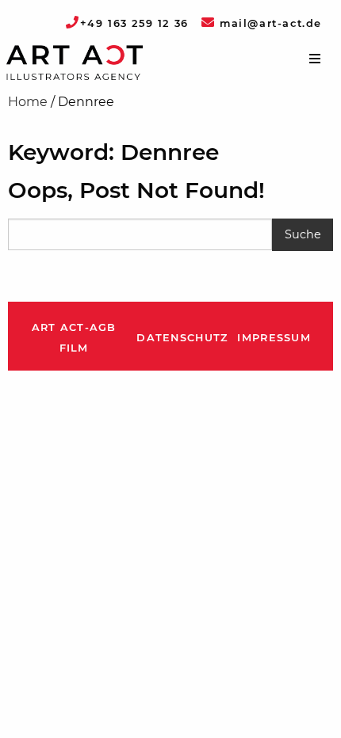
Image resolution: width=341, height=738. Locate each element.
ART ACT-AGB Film (74, 337)
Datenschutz (182, 338)
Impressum (274, 338)
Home (28, 101)
